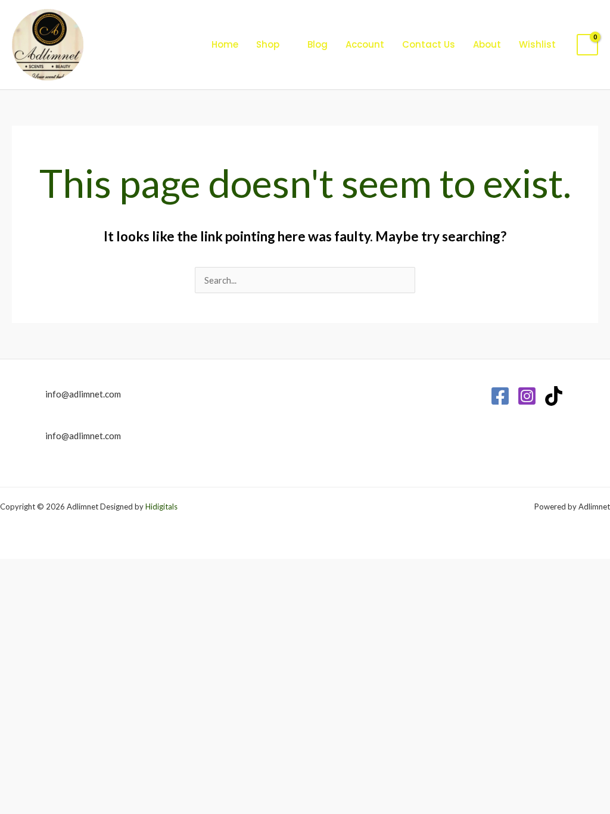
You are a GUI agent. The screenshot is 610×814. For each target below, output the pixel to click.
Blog (317, 44)
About (487, 44)
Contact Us (428, 44)
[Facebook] (500, 396)
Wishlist (537, 44)
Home (224, 44)
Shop (267, 44)
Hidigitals (161, 506)
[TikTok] (554, 396)
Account (365, 44)
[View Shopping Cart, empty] (587, 45)
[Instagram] (527, 396)
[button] (184, 45)
